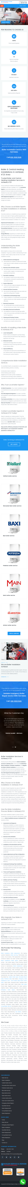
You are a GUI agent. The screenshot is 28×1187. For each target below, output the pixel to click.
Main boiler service (6, 1095)
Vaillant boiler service (7, 1083)
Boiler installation (5, 953)
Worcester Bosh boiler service (9, 1085)
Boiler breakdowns (17, 966)
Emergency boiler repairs (8, 989)
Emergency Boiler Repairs (8, 1103)
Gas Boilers (18, 1011)
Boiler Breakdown (6, 1113)
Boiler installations (5, 960)
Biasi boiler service (6, 1093)
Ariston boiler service (7, 1098)
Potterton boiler (8, 979)
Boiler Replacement (6, 1108)
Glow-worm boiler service (8, 1100)
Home (3, 1119)
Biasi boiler (20, 980)
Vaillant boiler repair (13, 977)
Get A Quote (14, 444)
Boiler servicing (14, 955)
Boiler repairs (14, 960)
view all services (14, 633)
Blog (3, 1140)
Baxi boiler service (6, 1090)
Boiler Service (5, 1077)
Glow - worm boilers (12, 980)
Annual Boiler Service (6, 1006)
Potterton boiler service (7, 1088)
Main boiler (24, 984)
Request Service (5, 22)
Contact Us (3, 676)
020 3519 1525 (15, 157)
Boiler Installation (6, 1080)
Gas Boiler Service (6, 1105)
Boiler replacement (15, 953)
